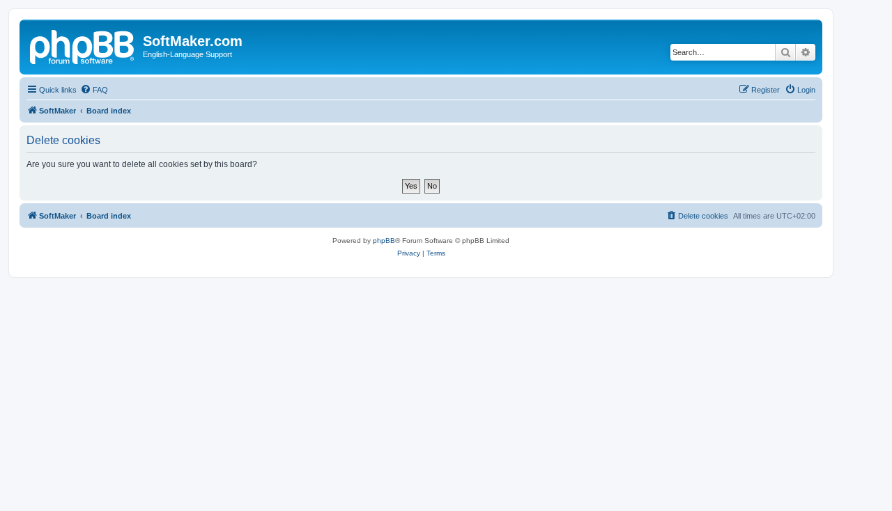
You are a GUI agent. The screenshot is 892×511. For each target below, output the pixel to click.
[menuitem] (94, 89)
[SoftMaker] (83, 45)
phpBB (384, 240)
